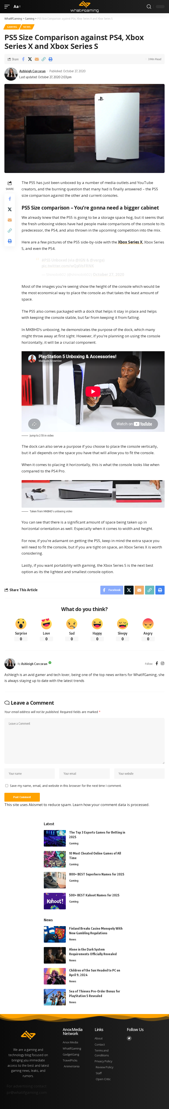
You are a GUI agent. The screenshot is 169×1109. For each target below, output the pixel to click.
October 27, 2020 (108, 274)
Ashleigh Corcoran (32, 71)
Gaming (12, 27)
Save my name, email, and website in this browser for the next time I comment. (65, 786)
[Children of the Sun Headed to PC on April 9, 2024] (55, 976)
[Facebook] (156, 663)
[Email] (37, 59)
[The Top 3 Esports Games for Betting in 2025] (55, 838)
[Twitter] (129, 1038)
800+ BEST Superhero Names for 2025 (96, 874)
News (27, 27)
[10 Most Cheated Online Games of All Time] (55, 859)
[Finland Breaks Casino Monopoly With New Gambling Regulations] (55, 934)
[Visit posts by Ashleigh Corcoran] (9, 663)
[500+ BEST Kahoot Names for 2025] (55, 901)
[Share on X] (30, 59)
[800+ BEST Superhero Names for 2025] (55, 880)
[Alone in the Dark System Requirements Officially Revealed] (55, 955)
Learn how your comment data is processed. (111, 804)
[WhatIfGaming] (84, 6)
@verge (96, 260)
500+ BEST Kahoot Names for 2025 (94, 895)
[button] (8, 7)
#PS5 (46, 260)
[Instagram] (162, 663)
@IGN (80, 260)
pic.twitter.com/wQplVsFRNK (68, 265)
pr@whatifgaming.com (27, 1092)
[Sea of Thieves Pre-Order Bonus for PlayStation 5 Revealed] (55, 997)
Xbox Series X (130, 242)
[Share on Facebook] (23, 59)
